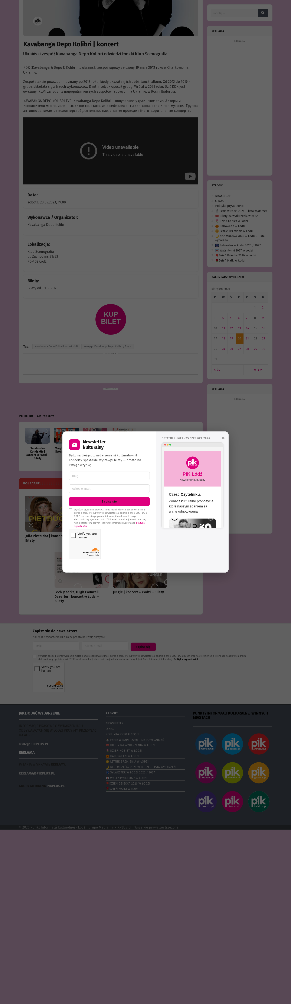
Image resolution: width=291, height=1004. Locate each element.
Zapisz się (109, 501)
